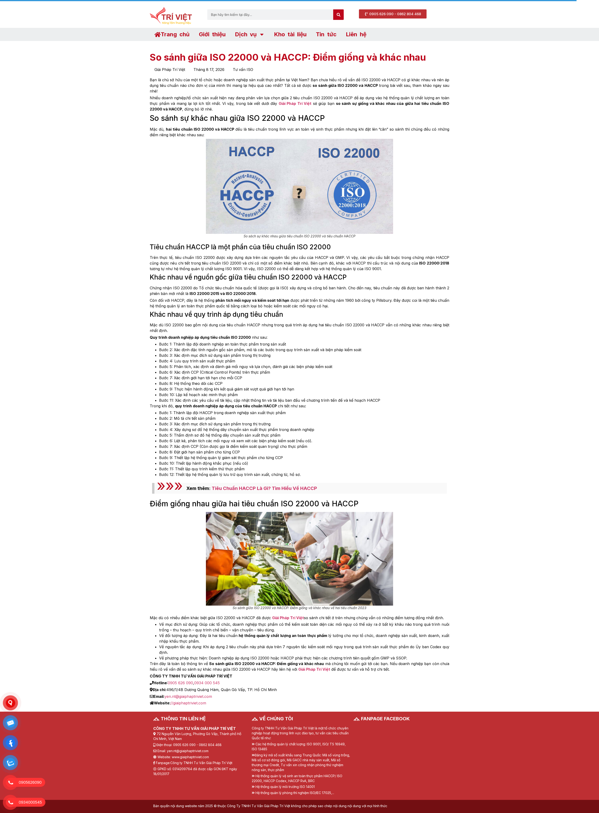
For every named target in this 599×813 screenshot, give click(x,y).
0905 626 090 (180, 683)
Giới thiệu (212, 34)
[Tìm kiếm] (338, 14)
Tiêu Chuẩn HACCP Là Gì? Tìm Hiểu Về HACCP (264, 488)
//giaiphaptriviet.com (188, 703)
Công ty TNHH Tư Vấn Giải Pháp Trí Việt (201, 763)
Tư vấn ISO (243, 69)
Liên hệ (356, 34)
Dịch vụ (246, 34)
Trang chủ (175, 34)
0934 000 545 (207, 683)
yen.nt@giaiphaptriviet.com (188, 696)
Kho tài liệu (290, 34)
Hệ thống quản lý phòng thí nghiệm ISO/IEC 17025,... (295, 793)
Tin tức (326, 34)
